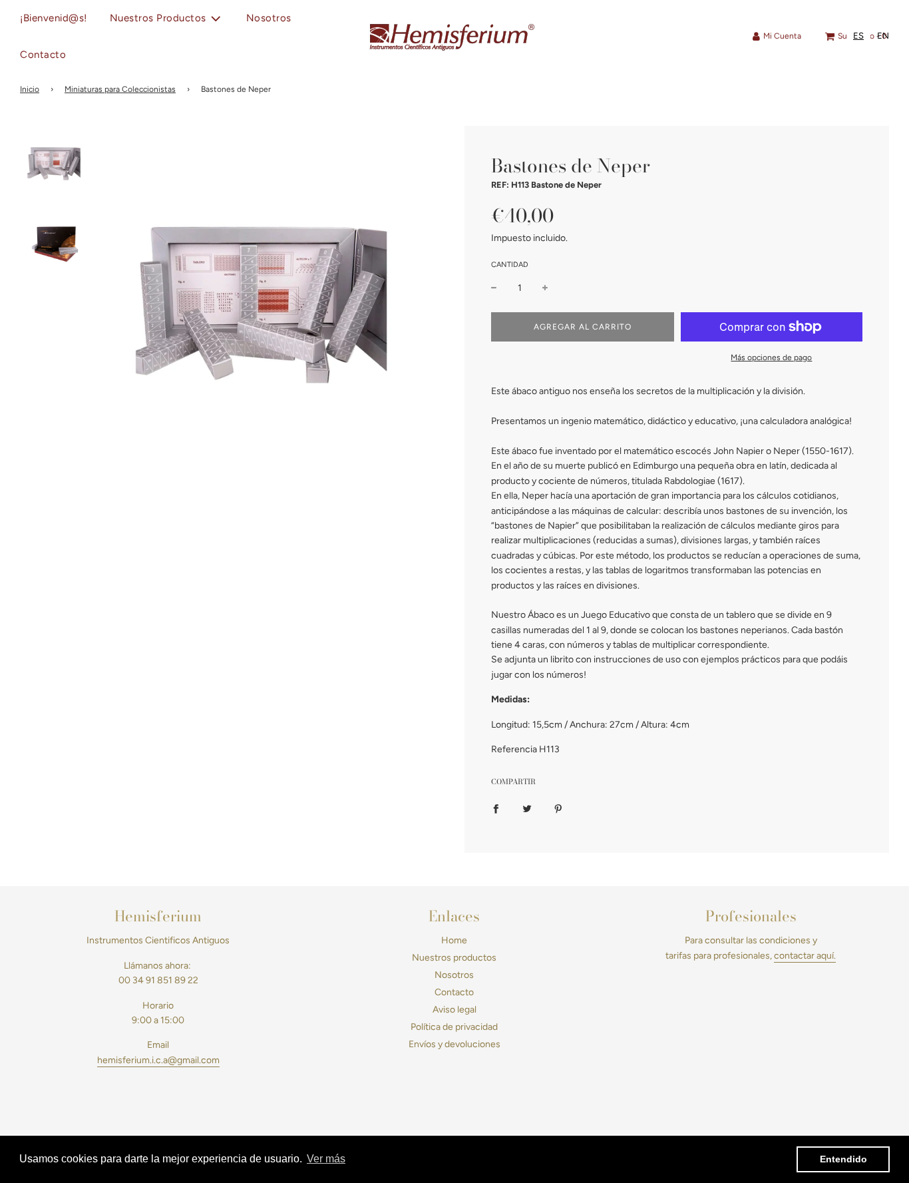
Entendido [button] (843, 1159)
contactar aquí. (805, 955)
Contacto (43, 55)
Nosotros (268, 18)
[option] (883, 35)
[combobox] (858, 35)
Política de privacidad (454, 1027)
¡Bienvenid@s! (53, 18)
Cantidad (509, 264)
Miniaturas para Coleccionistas (120, 89)
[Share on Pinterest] (558, 808)
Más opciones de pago (771, 357)
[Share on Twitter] (527, 808)
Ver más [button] (326, 1158)
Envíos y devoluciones (454, 1044)
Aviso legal (454, 1009)
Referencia (514, 749)
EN (883, 36)
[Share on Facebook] (495, 808)
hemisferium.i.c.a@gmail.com (158, 1060)
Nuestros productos (454, 957)
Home (454, 940)
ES (858, 36)
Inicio (29, 89)
